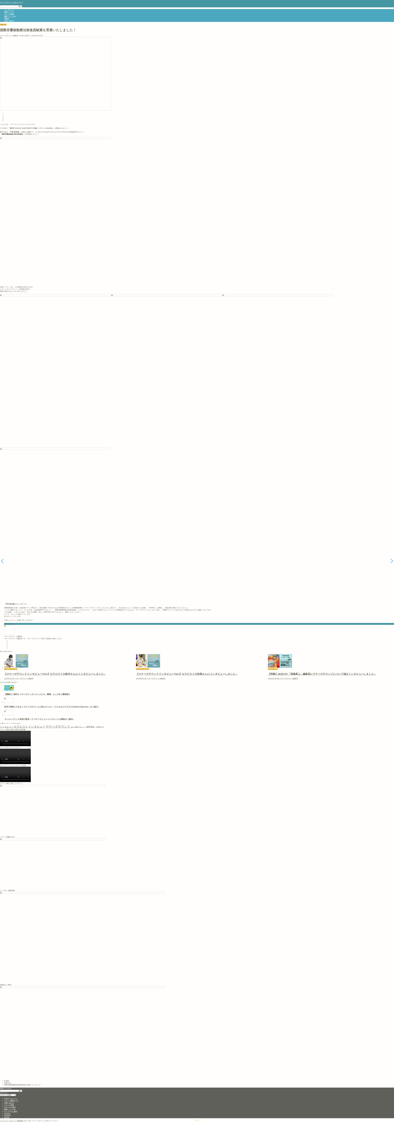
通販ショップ (9, 12)
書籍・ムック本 (10, 16)
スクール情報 (9, 14)
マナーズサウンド (58, 726)
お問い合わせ (9, 21)
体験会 (72, 727)
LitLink (6, 1117)
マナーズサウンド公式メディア (11, 2)
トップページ (9, 10)
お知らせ (3, 24)
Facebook (7, 1115)
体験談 (6, 18)
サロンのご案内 (10, 1107)
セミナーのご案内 (10, 1111)
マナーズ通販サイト (11, 1101)
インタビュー (6, 727)
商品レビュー (82, 727)
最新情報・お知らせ (95, 727)
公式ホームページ (10, 1098)
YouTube (7, 1113)
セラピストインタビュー (29, 726)
